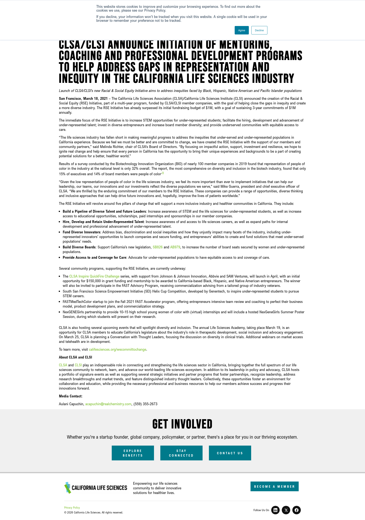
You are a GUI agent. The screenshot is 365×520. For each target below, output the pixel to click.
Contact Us (230, 453)
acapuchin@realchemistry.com (108, 403)
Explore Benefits (133, 453)
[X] (286, 510)
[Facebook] (296, 510)
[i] (163, 172)
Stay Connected (181, 453)
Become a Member (274, 486)
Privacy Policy (72, 507)
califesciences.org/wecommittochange (117, 349)
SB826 (158, 247)
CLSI (78, 365)
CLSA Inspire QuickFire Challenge (94, 276)
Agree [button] (241, 30)
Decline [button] (259, 30)
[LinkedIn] (275, 510)
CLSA (63, 365)
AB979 (175, 247)
